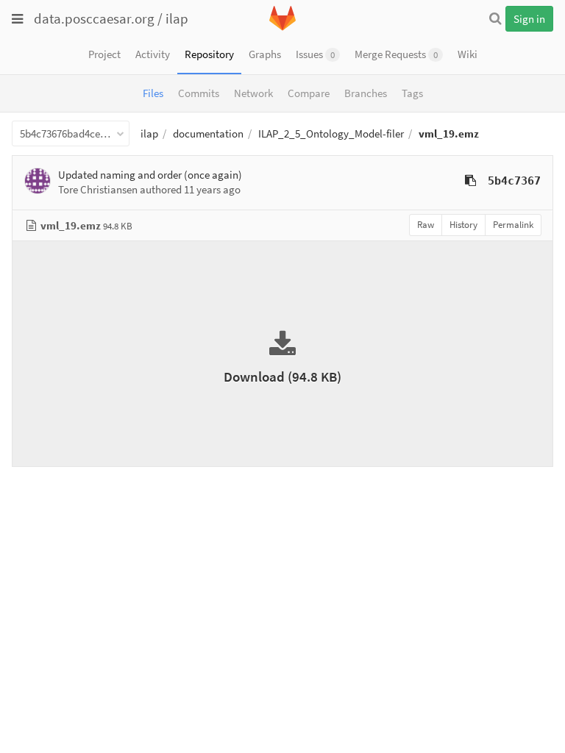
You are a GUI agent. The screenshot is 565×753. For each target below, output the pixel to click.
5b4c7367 (514, 181)
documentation (208, 133)
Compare (309, 93)
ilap (177, 18)
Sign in (529, 19)
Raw (425, 224)
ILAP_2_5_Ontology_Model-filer (331, 133)
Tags (412, 93)
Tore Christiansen (98, 189)
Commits (198, 93)
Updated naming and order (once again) (150, 175)
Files (153, 93)
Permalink (513, 224)
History (463, 224)
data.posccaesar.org (94, 18)
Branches (365, 93)
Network (253, 93)
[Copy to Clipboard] (470, 180)
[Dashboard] (282, 28)
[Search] (495, 18)
